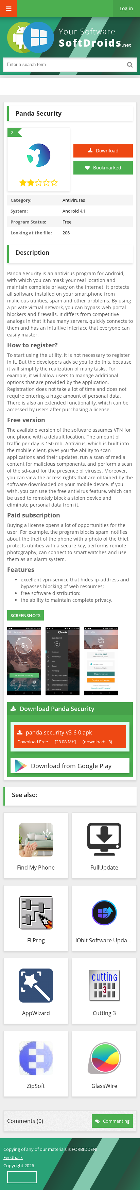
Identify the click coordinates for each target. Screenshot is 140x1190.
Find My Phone (36, 867)
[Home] (71, 37)
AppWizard (36, 1013)
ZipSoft (36, 1086)
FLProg (36, 940)
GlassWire (104, 1086)
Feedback (13, 1157)
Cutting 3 (104, 1013)
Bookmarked (107, 167)
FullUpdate (104, 867)
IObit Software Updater (104, 940)
